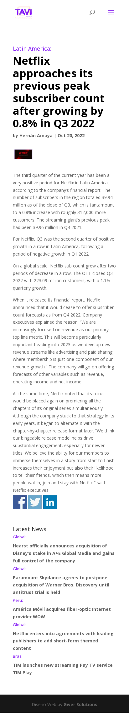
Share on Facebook (20, 502)
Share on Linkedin (50, 502)
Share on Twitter (35, 502)
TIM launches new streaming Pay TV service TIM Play (63, 665)
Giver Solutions (80, 704)
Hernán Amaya (36, 135)
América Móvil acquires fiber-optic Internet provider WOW (62, 609)
